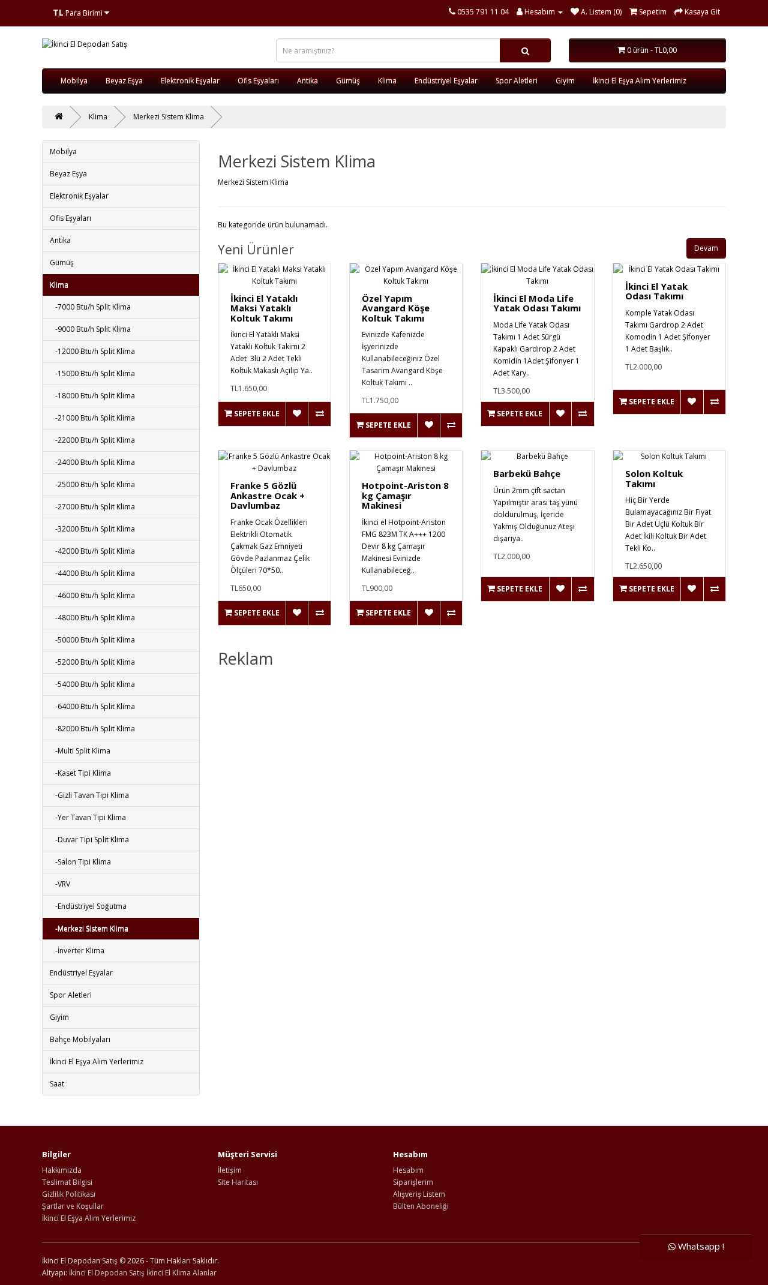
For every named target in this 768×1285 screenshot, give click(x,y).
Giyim (565, 81)
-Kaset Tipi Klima (80, 773)
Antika (307, 81)
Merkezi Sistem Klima (168, 117)
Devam (706, 248)
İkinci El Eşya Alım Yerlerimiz (639, 81)
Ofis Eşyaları (258, 81)
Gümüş (348, 81)
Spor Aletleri (517, 81)
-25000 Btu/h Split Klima (92, 484)
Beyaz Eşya (124, 81)
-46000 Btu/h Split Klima (92, 595)
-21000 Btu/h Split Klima (92, 418)
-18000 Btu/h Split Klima (92, 396)
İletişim (230, 1170)
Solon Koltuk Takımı (654, 478)
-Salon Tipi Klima (80, 862)
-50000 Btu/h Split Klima (92, 640)
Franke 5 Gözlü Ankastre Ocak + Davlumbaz (267, 495)
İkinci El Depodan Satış (107, 1273)
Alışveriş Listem (419, 1194)
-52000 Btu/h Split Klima (92, 662)
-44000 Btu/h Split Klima (92, 573)
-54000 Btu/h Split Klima (92, 684)
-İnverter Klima (77, 950)
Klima (387, 81)
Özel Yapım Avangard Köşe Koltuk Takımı (396, 308)
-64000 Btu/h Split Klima (92, 706)
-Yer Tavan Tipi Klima (88, 817)
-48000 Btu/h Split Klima (92, 618)
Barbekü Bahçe (526, 473)
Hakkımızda (62, 1170)
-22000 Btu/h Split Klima (92, 440)
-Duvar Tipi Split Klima (89, 839)
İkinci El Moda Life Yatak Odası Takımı (537, 303)
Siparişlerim (413, 1182)
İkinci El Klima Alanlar (181, 1273)
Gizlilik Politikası (68, 1194)
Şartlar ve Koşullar (73, 1206)
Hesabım (408, 1170)
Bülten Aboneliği (421, 1206)
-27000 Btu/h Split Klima (92, 507)
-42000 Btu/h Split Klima (92, 551)
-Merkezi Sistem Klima (89, 928)
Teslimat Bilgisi (67, 1182)
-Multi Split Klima (80, 751)
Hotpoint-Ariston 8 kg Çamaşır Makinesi (405, 495)
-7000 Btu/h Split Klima (90, 307)
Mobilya (74, 81)
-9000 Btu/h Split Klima (90, 329)
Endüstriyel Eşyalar (446, 81)
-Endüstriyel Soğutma (88, 906)
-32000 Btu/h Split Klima (92, 529)
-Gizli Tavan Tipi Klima (89, 795)
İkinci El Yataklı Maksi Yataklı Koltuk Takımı (264, 308)
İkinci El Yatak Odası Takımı (656, 291)
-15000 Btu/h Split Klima (92, 373)
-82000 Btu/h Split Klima (92, 728)
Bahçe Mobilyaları (80, 1039)
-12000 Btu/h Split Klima (92, 351)
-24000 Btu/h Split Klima (92, 462)
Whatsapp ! (700, 1247)
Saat (57, 1084)
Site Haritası (238, 1182)
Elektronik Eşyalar (190, 81)
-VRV (60, 884)
